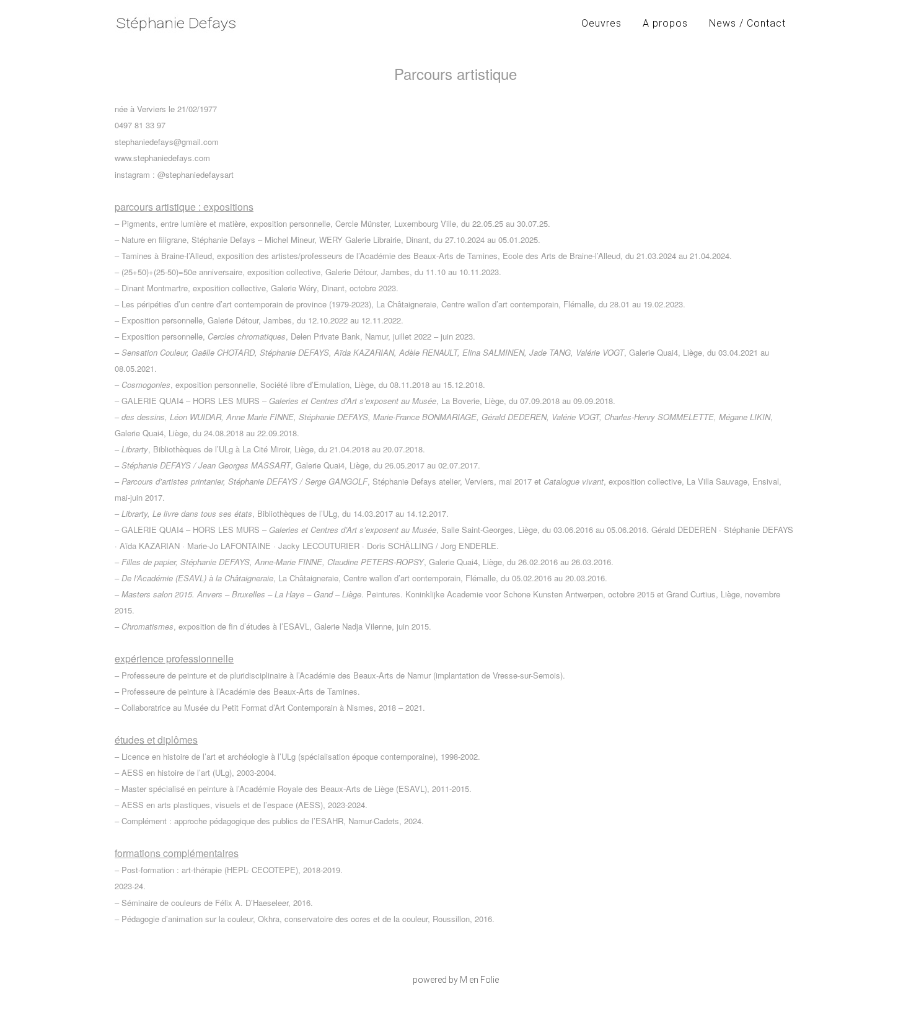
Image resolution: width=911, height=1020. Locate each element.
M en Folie (479, 980)
